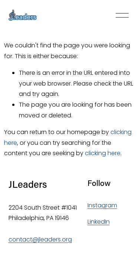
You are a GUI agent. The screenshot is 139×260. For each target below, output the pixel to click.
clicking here (102, 153)
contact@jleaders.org (40, 239)
